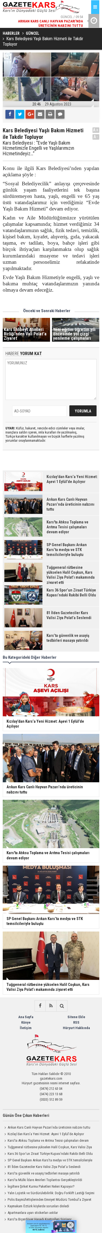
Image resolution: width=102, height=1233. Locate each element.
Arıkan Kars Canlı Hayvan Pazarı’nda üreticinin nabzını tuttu (49, 1127)
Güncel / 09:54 (50, 14)
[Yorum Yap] (60, 114)
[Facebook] (9, 114)
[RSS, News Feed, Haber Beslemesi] (50, 1006)
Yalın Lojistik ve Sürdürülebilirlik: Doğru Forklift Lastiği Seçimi (51, 1193)
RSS (76, 1022)
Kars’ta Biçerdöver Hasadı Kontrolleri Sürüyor (40, 1219)
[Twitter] (20, 114)
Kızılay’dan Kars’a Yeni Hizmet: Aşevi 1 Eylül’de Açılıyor (46, 1134)
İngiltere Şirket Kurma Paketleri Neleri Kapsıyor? (41, 1186)
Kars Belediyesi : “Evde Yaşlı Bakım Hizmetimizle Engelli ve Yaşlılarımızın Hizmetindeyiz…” (38, 148)
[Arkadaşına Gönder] (40, 114)
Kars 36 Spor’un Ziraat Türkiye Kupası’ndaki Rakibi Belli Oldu (50, 1154)
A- (96, 136)
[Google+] (30, 114)
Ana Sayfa (25, 1017)
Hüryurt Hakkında (76, 1028)
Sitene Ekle (76, 1017)
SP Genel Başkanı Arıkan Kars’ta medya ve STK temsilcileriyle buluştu (47, 1161)
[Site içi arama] (61, 1006)
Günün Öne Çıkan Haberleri (26, 1115)
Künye (25, 1022)
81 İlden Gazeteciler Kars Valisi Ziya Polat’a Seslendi (44, 1167)
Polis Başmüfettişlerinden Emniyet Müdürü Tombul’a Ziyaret (49, 1199)
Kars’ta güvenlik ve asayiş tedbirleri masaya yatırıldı (44, 1173)
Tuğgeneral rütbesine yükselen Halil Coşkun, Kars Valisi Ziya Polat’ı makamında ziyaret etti (47, 1147)
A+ (96, 130)
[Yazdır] (50, 114)
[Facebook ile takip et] (40, 1006)
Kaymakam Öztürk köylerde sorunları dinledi (38, 1206)
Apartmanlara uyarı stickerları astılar (33, 1213)
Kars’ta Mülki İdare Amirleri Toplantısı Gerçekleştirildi (45, 1180)
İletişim (26, 1028)
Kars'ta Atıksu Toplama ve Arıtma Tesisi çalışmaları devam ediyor (46, 1141)
